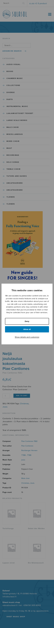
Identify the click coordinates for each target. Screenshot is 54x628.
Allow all (27, 329)
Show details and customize (27, 337)
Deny (27, 321)
